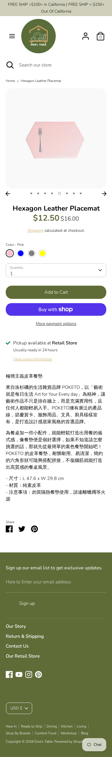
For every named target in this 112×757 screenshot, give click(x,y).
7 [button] (74, 193)
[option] (56, 138)
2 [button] (38, 193)
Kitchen (67, 726)
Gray (32, 253)
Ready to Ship (31, 726)
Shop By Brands (18, 733)
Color (15, 244)
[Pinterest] (38, 674)
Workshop (69, 733)
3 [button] (45, 193)
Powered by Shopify (69, 741)
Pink (10, 253)
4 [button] (52, 193)
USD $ (16, 708)
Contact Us (17, 646)
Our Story (16, 626)
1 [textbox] (11, 273)
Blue (21, 253)
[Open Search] (9, 65)
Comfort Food (45, 733)
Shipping (35, 230)
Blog (84, 733)
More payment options (56, 323)
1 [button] (31, 193)
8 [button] (81, 193)
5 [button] (59, 193)
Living (81, 726)
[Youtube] (19, 674)
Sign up (27, 603)
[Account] (85, 34)
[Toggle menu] (12, 36)
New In (11, 726)
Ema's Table (43, 741)
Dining (52, 726)
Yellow (42, 253)
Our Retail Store (23, 656)
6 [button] (67, 193)
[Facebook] (9, 674)
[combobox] (56, 270)
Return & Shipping (25, 636)
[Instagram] (28, 674)
